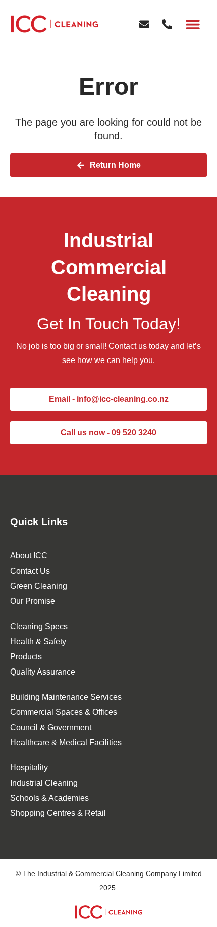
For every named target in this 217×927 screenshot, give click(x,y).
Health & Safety (38, 641)
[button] (193, 24)
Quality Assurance (42, 671)
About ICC (28, 555)
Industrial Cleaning (44, 783)
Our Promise (32, 601)
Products (26, 656)
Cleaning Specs (39, 626)
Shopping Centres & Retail (58, 813)
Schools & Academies (49, 798)
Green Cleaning (38, 586)
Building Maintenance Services (66, 697)
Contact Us (30, 570)
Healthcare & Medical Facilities (66, 742)
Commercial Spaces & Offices (63, 712)
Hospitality (29, 767)
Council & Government (50, 727)
